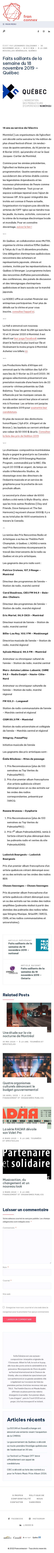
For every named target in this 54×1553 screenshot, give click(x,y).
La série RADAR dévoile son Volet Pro (20, 1130)
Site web (6, 1294)
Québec (33, 51)
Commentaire (9, 1228)
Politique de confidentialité (27, 1497)
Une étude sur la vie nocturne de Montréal (18, 1034)
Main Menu (10, 24)
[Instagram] (43, 31)
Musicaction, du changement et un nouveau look (16, 1183)
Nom (6, 1267)
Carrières (35, 1502)
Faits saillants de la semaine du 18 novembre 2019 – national (20, 947)
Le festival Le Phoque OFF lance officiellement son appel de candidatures (23, 1460)
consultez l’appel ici (23, 311)
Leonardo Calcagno (25, 46)
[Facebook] (38, 31)
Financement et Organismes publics (23, 1098)
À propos (18, 1495)
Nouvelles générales (15, 51)
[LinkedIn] (49, 31)
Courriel (7, 1280)
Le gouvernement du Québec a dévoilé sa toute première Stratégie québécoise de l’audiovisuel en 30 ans (27, 1446)
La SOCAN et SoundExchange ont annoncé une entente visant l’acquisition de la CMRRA (27, 1432)
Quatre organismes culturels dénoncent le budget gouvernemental (20, 1086)
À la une (42, 48)
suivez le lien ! (24, 226)
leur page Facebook (25, 338)
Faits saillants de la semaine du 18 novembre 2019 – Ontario (33, 972)
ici (26, 351)
